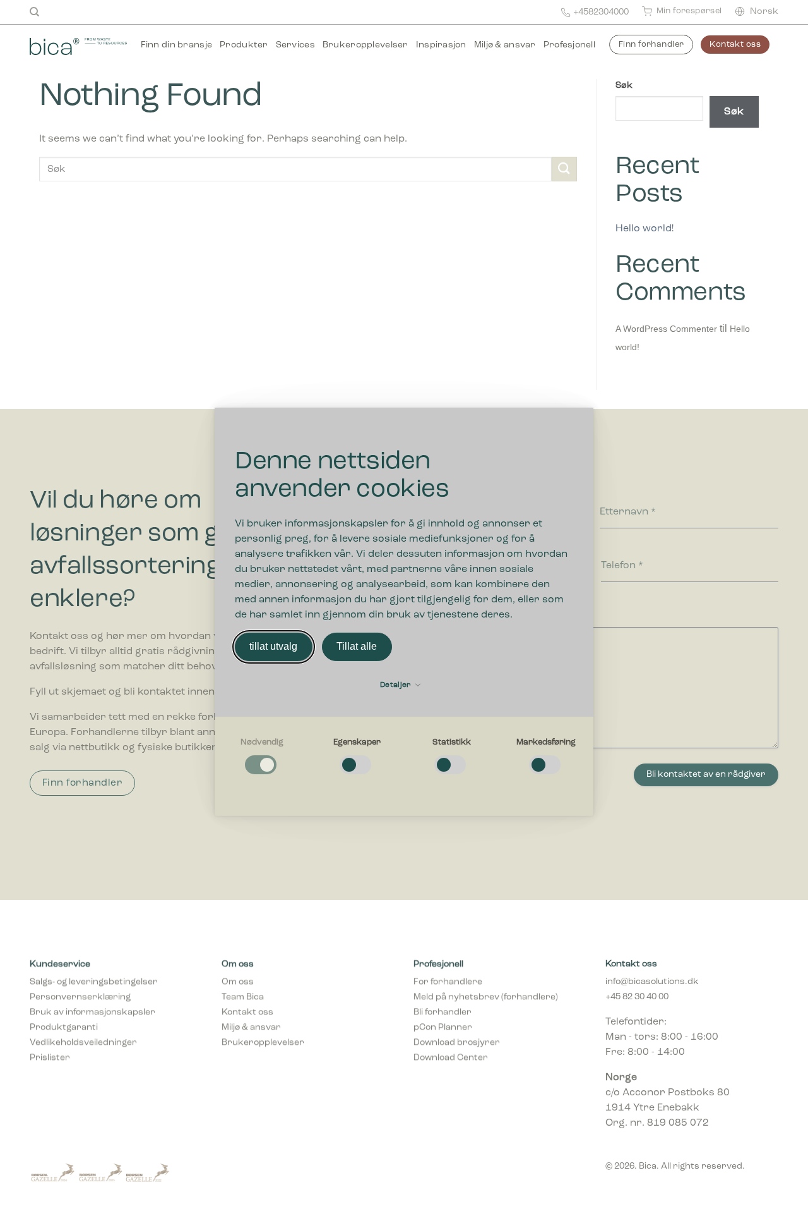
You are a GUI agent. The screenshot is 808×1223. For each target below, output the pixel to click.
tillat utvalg (273, 646)
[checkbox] (262, 756)
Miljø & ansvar (505, 45)
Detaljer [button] (396, 685)
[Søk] (34, 12)
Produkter (244, 45)
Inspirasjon (441, 45)
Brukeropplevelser (365, 45)
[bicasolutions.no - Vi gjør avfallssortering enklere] (78, 45)
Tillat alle (356, 646)
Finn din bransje (176, 45)
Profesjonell (569, 45)
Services (295, 45)
